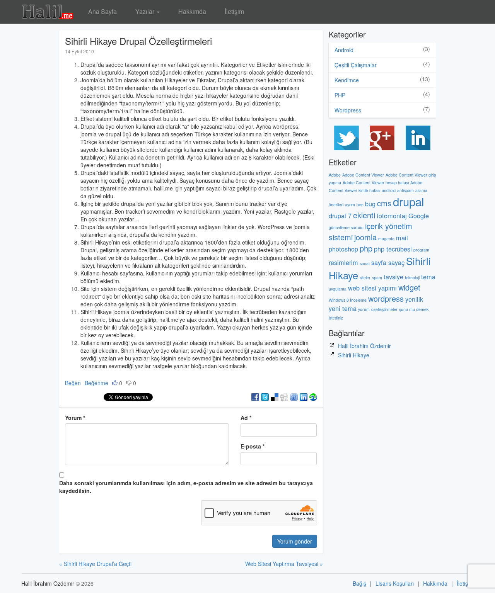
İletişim (234, 11)
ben (360, 204)
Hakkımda (192, 11)
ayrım (350, 204)
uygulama (337, 289)
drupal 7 (340, 215)
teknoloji (412, 277)
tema (428, 276)
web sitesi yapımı (372, 287)
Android (344, 50)
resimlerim (343, 262)
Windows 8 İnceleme (348, 300)
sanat (365, 263)
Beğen (73, 383)
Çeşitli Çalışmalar (356, 65)
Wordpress (348, 110)
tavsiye (393, 276)
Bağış (359, 583)
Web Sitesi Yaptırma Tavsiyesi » (284, 564)
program (421, 250)
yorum (364, 309)
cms (384, 203)
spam (377, 277)
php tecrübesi (393, 248)
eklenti (364, 215)
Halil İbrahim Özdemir (364, 346)
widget (409, 287)
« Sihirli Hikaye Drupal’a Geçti (95, 564)
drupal (408, 201)
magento (386, 238)
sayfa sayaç (388, 262)
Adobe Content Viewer (363, 175)
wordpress (386, 298)
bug (370, 203)
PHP (340, 95)
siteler (365, 277)
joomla (365, 237)
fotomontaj (392, 215)
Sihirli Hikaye (353, 355)
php (366, 248)
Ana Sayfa (102, 11)
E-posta (253, 446)
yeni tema (343, 308)
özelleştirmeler (384, 309)
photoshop (343, 248)
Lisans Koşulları (395, 583)
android (389, 190)
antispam (405, 190)
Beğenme (96, 383)
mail (402, 237)
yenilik (414, 299)
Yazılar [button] (145, 11)
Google (418, 215)
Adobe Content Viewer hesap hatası (376, 182)
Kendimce (347, 80)
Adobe (335, 175)
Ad (246, 417)
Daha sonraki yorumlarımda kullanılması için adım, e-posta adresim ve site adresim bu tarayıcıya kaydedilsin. (186, 486)
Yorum (75, 417)
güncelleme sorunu (346, 227)
